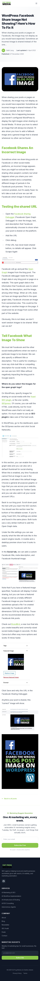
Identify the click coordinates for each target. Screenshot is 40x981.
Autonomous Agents (9, 907)
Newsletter (5, 925)
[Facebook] (4, 881)
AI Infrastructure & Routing (11, 900)
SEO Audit (5, 928)
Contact (4, 936)
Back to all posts (10, 798)
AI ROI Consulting (8, 903)
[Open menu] (36, 3)
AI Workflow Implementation (11, 896)
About (4, 917)
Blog (3, 921)
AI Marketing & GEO (8, 892)
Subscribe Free (20, 845)
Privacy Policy (17, 973)
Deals (4, 932)
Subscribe (20, 958)
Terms (25, 973)
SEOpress (6, 403)
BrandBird (15, 624)
